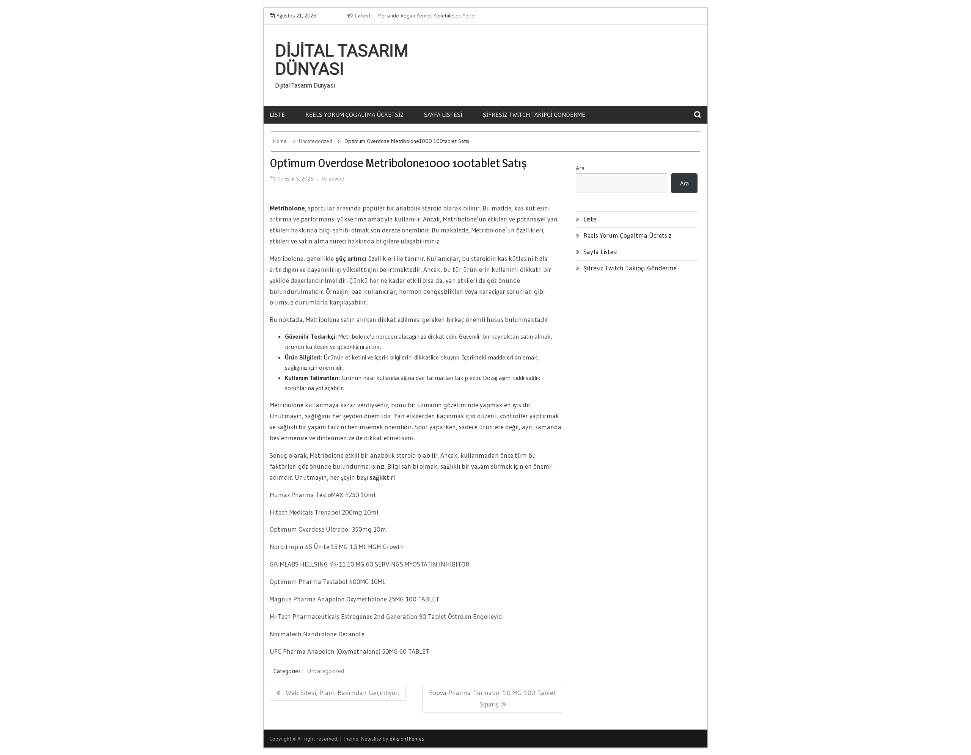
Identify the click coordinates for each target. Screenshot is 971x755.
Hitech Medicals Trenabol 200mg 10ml (324, 512)
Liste (277, 114)
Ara (580, 168)
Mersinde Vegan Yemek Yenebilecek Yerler (426, 15)
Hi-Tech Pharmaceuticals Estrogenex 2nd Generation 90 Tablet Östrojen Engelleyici (386, 616)
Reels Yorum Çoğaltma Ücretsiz (354, 114)
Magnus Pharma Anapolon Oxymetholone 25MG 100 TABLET (354, 599)
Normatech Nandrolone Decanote (317, 634)
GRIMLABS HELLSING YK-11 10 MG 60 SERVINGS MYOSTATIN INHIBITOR (370, 564)
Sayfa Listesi (443, 114)
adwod (336, 178)
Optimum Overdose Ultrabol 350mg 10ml (329, 529)
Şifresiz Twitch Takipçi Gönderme (534, 114)
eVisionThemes (407, 738)
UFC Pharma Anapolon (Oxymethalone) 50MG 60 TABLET (349, 651)
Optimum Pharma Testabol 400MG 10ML (327, 581)
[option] (446, 15)
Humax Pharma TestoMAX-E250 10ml (323, 495)
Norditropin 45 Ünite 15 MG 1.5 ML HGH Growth (337, 547)
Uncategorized (325, 671)
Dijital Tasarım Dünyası (342, 60)
